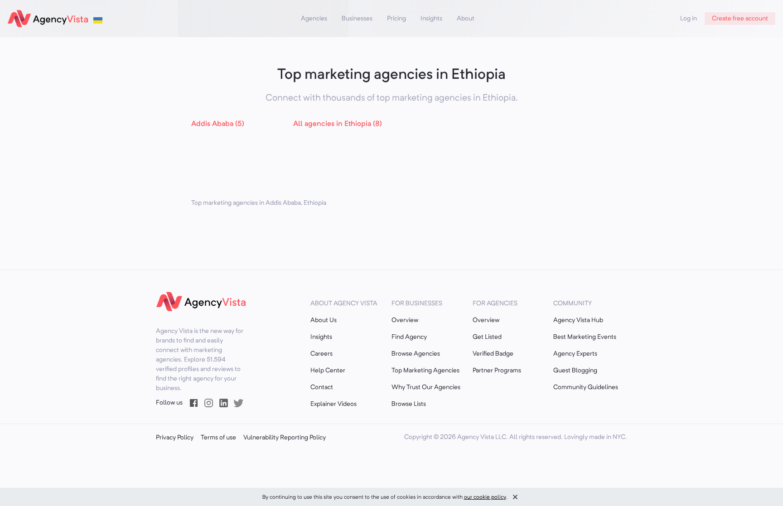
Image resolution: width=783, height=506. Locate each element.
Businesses (357, 18)
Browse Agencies (416, 354)
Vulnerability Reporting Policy (284, 437)
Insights (431, 18)
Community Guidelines (585, 387)
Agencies (314, 18)
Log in (688, 18)
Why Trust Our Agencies (426, 387)
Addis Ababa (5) (217, 124)
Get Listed (487, 337)
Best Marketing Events (584, 337)
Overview (405, 320)
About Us (323, 320)
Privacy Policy (174, 437)
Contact (321, 387)
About (465, 18)
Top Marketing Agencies (425, 370)
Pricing (396, 18)
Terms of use (218, 437)
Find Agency (409, 337)
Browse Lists (409, 404)
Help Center (327, 370)
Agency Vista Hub (578, 320)
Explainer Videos (333, 404)
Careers (321, 354)
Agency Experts (575, 354)
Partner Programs (497, 370)
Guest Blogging (575, 370)
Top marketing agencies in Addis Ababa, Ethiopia (258, 203)
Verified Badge (493, 354)
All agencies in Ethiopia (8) (337, 124)
